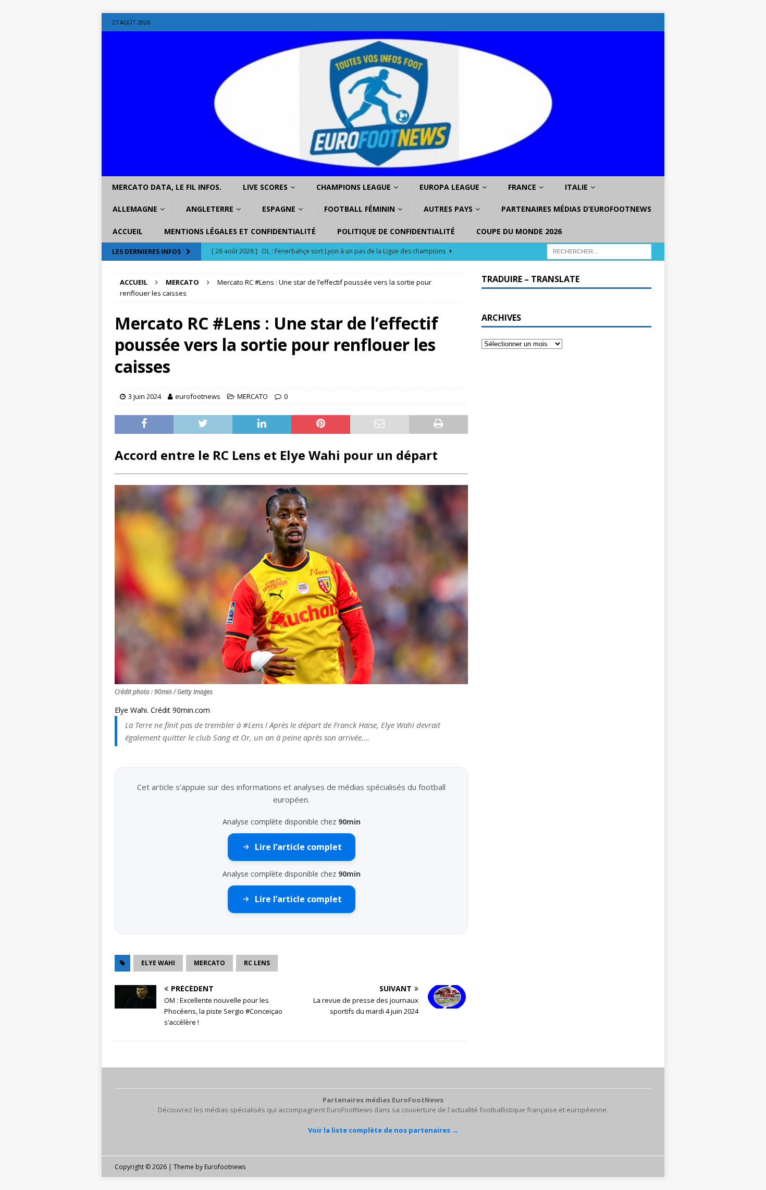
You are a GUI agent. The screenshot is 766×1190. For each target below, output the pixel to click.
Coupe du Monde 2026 (519, 231)
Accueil (128, 231)
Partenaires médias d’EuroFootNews (576, 209)
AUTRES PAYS (448, 209)
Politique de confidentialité (396, 231)
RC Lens (257, 962)
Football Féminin (359, 209)
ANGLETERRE (209, 209)
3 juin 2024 (144, 396)
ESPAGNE (278, 209)
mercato (209, 962)
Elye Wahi (158, 962)
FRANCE (522, 187)
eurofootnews (197, 396)
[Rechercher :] (599, 251)
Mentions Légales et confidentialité (240, 231)
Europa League (449, 187)
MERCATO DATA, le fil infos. (166, 187)
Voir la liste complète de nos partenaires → (383, 1130)
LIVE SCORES (265, 187)
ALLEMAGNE (135, 209)
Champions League (353, 187)
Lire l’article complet (298, 847)
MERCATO (252, 396)
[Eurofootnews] (383, 170)
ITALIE (576, 187)
